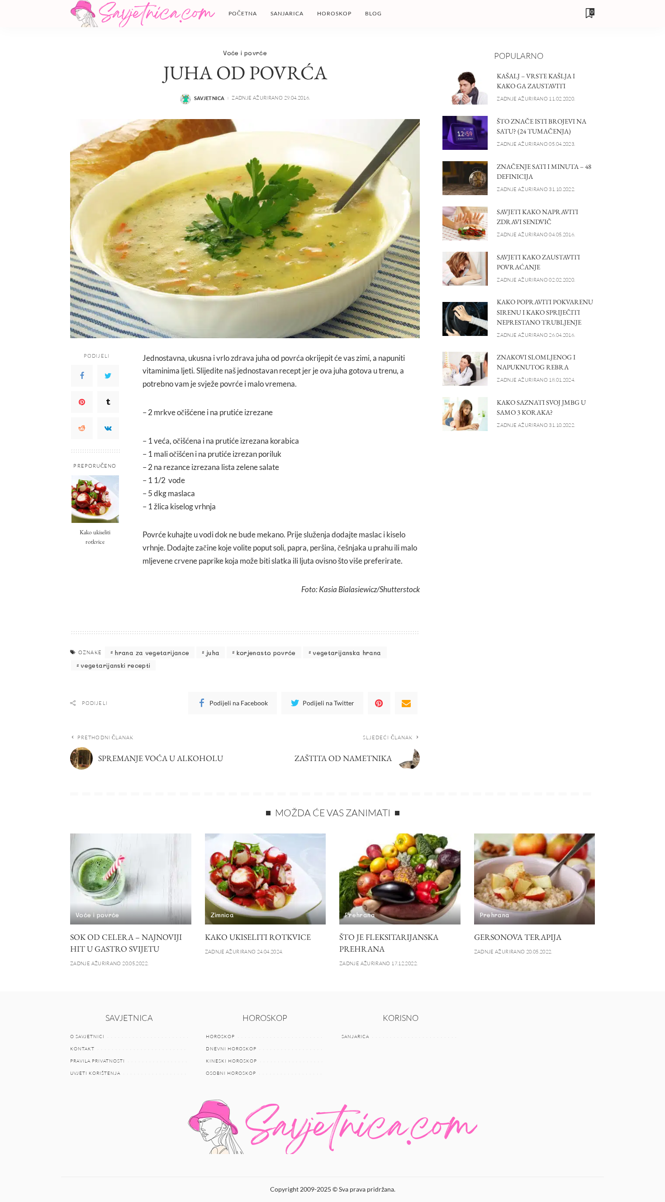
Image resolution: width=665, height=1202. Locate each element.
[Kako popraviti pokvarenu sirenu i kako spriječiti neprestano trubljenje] (465, 319)
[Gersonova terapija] (534, 878)
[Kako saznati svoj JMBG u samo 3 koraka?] (465, 414)
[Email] (406, 703)
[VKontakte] (108, 428)
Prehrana (360, 915)
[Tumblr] (108, 401)
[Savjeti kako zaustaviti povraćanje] (465, 269)
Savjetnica (209, 98)
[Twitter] (108, 375)
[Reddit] (82, 428)
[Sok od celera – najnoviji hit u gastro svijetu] (130, 878)
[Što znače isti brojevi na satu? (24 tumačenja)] (465, 133)
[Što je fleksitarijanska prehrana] (400, 878)
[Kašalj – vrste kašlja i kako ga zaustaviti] (465, 88)
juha (212, 652)
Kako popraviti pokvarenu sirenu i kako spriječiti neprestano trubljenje (545, 311)
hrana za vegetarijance (151, 652)
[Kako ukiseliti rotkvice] (95, 499)
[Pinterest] (82, 401)
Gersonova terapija (517, 937)
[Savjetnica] (142, 13)
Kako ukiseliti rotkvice (95, 536)
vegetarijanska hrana (347, 652)
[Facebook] (82, 375)
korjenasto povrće (266, 652)
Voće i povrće (245, 53)
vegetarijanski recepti (115, 665)
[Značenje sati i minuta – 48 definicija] (465, 178)
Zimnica (222, 915)
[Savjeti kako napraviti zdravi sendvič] (465, 223)
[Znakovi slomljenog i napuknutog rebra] (465, 369)
